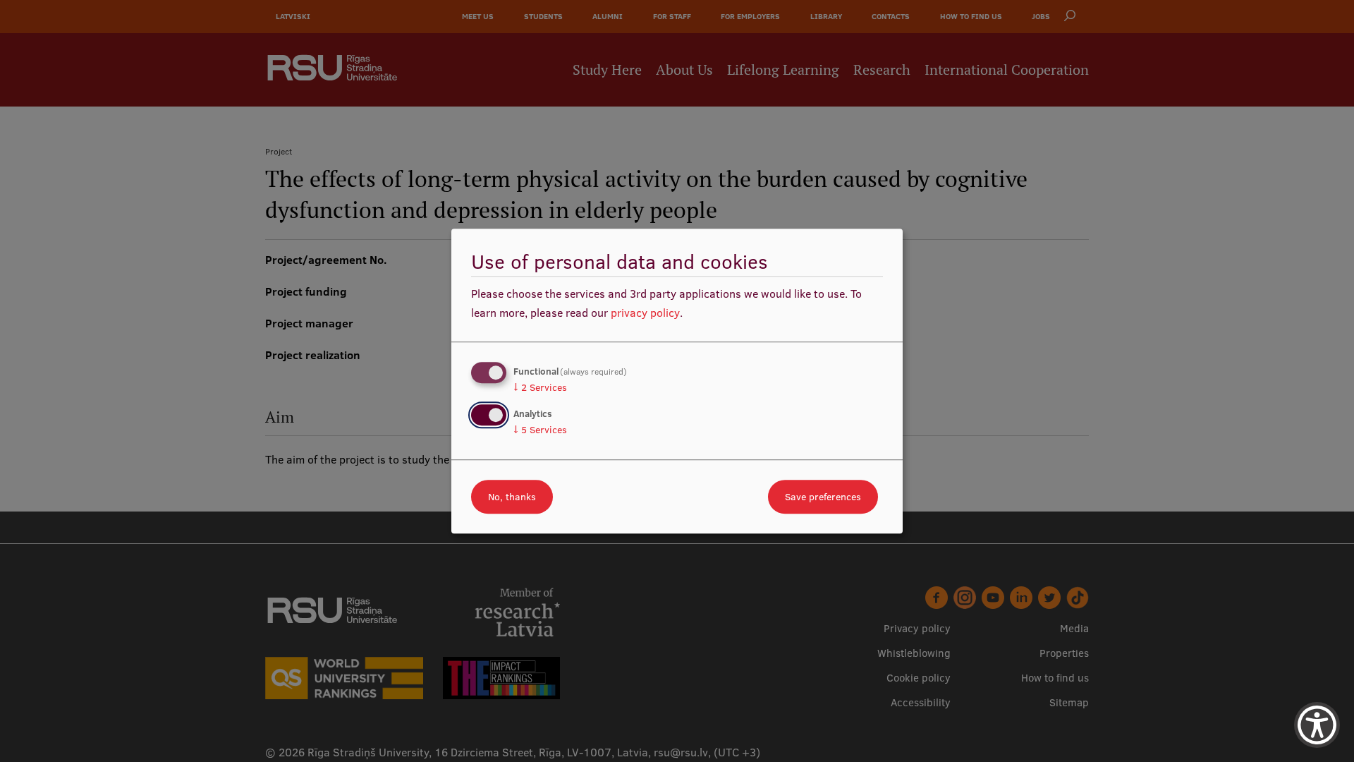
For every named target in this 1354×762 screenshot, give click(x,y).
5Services (540, 430)
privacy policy (645, 312)
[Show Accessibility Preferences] (1317, 725)
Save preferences (823, 497)
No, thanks (512, 497)
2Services (540, 387)
